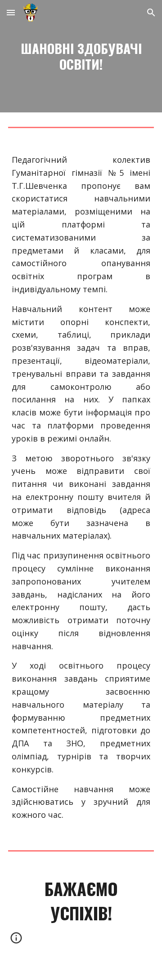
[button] (11, 12)
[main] (81, 56)
